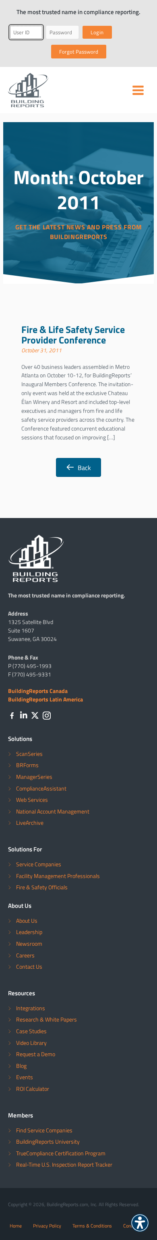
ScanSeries (29, 753)
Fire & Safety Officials (42, 887)
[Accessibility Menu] (140, 1223)
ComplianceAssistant (41, 788)
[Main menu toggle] (138, 90)
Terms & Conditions (92, 1225)
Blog (21, 1065)
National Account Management (52, 811)
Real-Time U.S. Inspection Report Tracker (64, 1164)
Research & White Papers (46, 1019)
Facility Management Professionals (58, 876)
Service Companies (38, 864)
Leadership (29, 932)
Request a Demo (35, 1054)
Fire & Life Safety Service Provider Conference (73, 334)
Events (24, 1077)
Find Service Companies (44, 1130)
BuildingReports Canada (38, 691)
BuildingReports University (48, 1141)
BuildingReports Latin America (45, 699)
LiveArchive (29, 822)
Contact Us (29, 966)
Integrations (30, 1008)
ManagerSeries (34, 776)
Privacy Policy (47, 1225)
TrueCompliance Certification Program (60, 1153)
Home (16, 1225)
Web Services (32, 799)
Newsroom (29, 943)
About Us (26, 920)
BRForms (27, 765)
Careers (25, 955)
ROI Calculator (32, 1088)
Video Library (31, 1043)
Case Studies (31, 1031)
